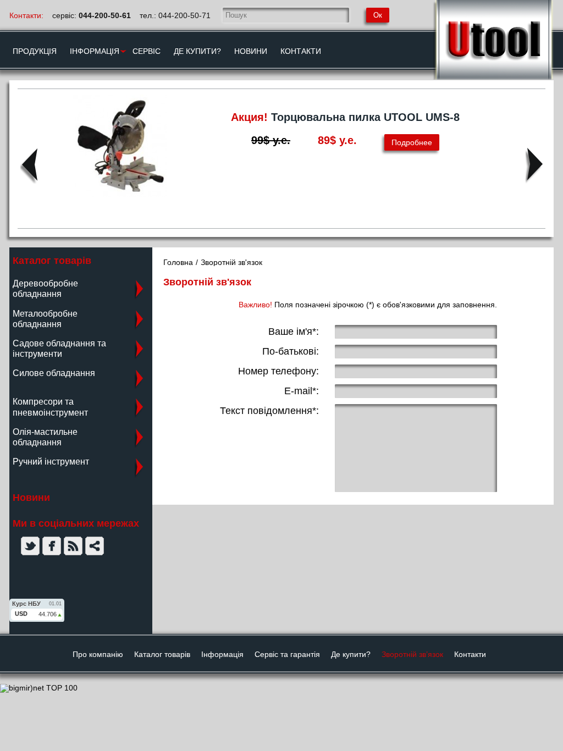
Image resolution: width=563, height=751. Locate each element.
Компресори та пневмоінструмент (50, 407)
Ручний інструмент (51, 461)
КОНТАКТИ (300, 51)
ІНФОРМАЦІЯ (94, 51)
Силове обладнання (54, 373)
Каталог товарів (162, 654)
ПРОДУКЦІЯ (35, 51)
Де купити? (351, 654)
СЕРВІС (147, 51)
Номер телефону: (278, 371)
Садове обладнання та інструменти (59, 348)
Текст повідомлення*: (269, 410)
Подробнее (411, 142)
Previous (28, 165)
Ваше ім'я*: (293, 331)
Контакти (470, 654)
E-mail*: (301, 390)
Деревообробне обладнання (45, 289)
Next (534, 165)
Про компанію (98, 654)
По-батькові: (290, 351)
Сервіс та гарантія (287, 654)
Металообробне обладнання (45, 319)
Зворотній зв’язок (412, 654)
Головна (178, 262)
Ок (377, 15)
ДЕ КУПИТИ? (197, 51)
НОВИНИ (250, 51)
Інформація (222, 654)
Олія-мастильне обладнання (45, 437)
